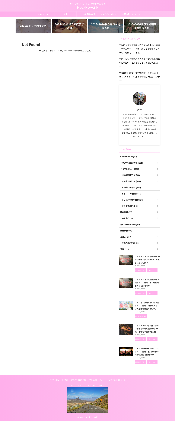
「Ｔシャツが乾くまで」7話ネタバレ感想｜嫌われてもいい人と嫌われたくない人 (147, 305)
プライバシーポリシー (109, 14)
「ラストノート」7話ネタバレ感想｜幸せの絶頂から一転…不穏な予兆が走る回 (147, 328)
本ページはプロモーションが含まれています (87, 385)
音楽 (65, 14)
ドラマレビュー (43, 14)
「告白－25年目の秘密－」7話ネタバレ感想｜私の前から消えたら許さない (147, 282)
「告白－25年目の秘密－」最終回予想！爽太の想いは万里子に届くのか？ (147, 259)
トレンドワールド (87, 7)
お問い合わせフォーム (131, 14)
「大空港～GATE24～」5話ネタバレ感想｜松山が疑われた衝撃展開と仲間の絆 (147, 351)
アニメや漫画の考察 (87, 14)
